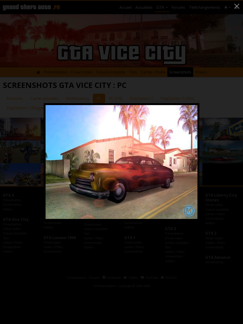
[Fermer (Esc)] (237, 6)
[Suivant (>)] (188, 162)
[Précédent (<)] (55, 162)
